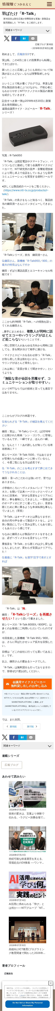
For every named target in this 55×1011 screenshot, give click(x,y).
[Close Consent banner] (51, 983)
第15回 (13, 726)
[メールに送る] (33, 38)
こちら (21, 995)
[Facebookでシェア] (15, 38)
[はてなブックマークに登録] (24, 38)
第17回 (30, 726)
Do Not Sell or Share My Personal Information (28, 1004)
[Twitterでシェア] (6, 38)
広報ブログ (12, 764)
